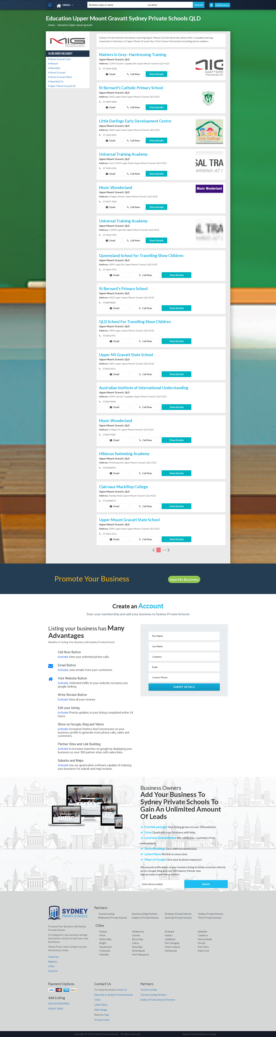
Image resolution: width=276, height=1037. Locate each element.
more (164, 550)
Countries (53, 956)
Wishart (53, 63)
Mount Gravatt (57, 72)
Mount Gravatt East (60, 59)
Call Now (135, 74)
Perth (102, 935)
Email (112, 74)
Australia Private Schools (178, 917)
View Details (156, 74)
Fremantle (104, 950)
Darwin (136, 935)
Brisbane (169, 931)
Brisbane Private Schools (178, 913)
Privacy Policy (102, 1019)
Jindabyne (170, 939)
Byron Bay (137, 939)
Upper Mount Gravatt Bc (62, 85)
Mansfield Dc (56, 81)
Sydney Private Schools (210, 913)
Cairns (135, 943)
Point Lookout (172, 946)
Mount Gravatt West (60, 77)
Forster (202, 943)
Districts (53, 970)
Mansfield (54, 68)
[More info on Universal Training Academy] (209, 164)
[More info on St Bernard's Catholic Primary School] (209, 97)
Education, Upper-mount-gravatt (74, 24)
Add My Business (184, 579)
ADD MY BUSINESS (58, 1003)
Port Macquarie (140, 954)
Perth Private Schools (210, 917)
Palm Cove (203, 950)
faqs (106, 1014)
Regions (52, 961)
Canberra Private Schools (145, 917)
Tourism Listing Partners (144, 913)
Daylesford (105, 946)
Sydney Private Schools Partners (157, 999)
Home (51, 24)
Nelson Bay (105, 939)
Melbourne (138, 931)
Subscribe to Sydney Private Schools (113, 994)
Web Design (100, 1009)
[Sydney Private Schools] (64, 5)
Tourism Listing (106, 913)
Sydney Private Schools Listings (199, 1034)
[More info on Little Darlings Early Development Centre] (209, 130)
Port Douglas (172, 943)
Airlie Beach (138, 950)
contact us (121, 989)
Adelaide (202, 931)
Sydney (103, 931)
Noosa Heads (205, 939)
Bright (102, 943)
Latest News (100, 1004)
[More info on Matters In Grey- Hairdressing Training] (209, 64)
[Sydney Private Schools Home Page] (211, 5)
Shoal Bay (137, 946)
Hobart (168, 935)
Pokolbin (104, 954)
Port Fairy (203, 946)
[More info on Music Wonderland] (209, 197)
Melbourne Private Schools (112, 917)
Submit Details (184, 687)
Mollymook (171, 950)
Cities (51, 966)
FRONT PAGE (55, 1008)
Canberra (203, 935)
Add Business (222, 5)
